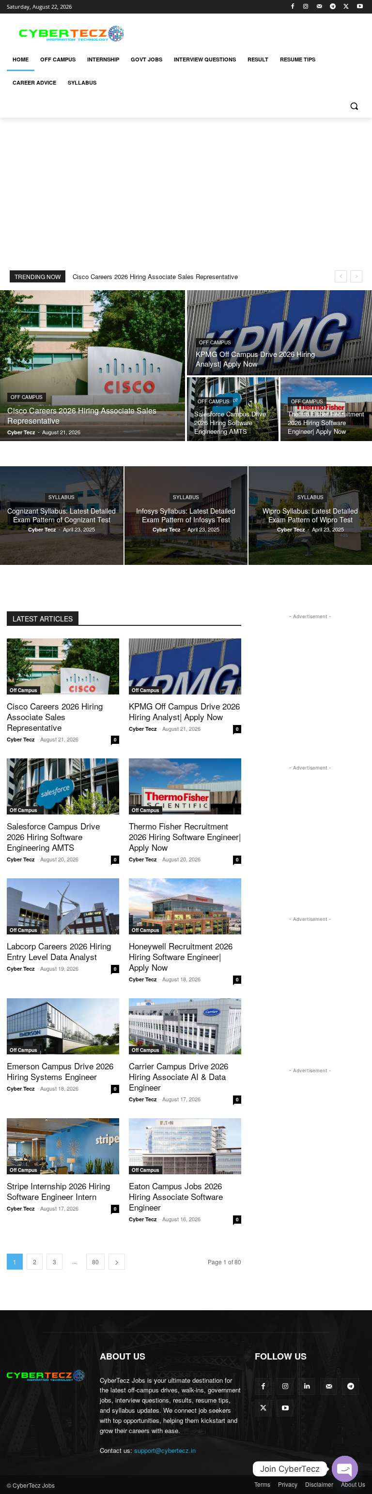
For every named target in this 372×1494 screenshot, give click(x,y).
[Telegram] (333, 7)
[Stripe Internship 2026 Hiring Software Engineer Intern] (63, 1146)
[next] (356, 276)
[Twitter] (346, 7)
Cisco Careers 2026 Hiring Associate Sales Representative (155, 276)
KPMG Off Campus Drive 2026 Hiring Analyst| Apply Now (184, 711)
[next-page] (116, 1262)
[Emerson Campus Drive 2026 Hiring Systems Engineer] (63, 1026)
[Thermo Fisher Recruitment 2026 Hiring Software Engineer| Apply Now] (326, 409)
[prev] (341, 276)
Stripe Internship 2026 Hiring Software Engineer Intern (58, 1191)
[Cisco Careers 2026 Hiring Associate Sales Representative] (92, 365)
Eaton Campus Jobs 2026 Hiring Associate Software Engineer (176, 1196)
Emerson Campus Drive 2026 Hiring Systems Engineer (60, 1071)
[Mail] (319, 7)
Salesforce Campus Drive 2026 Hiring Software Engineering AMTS (53, 836)
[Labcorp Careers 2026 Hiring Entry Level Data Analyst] (63, 906)
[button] (353, 106)
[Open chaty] (345, 1469)
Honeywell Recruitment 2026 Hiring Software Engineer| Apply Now (180, 956)
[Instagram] (305, 7)
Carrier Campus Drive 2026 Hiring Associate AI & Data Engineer (178, 1076)
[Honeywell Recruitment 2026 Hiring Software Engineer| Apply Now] (185, 906)
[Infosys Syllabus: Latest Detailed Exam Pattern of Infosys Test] (186, 515)
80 (95, 1261)
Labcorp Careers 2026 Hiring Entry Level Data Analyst (59, 951)
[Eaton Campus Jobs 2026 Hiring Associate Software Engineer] (185, 1146)
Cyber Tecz (21, 739)
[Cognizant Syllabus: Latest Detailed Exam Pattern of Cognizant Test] (62, 515)
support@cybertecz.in (165, 1450)
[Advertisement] (252, 32)
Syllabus (61, 497)
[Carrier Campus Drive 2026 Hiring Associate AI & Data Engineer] (185, 1026)
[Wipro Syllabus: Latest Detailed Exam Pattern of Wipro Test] (310, 515)
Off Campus (27, 397)
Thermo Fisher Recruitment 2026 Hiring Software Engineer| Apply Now (185, 836)
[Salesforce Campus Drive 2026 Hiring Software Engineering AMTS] (233, 409)
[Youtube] (359, 7)
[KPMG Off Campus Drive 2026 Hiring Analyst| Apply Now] (279, 332)
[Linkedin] (306, 1386)
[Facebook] (292, 7)
